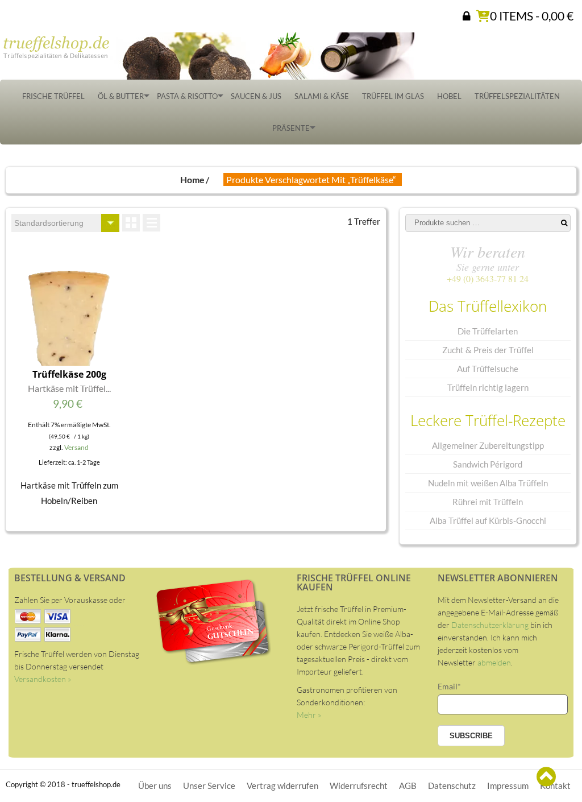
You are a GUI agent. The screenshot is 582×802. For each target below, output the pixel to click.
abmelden (494, 662)
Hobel (449, 96)
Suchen (564, 223)
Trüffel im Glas (393, 96)
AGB (408, 785)
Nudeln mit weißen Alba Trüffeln (488, 483)
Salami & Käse (321, 96)
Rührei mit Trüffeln (487, 502)
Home (192, 179)
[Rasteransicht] (131, 222)
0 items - (531, 15)
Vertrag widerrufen (282, 785)
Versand (76, 447)
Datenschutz (452, 785)
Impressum (508, 785)
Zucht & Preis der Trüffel (488, 350)
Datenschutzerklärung (490, 625)
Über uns (155, 785)
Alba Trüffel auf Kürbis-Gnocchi (488, 520)
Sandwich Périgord (487, 464)
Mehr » (309, 715)
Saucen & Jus (256, 96)
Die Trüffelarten (488, 331)
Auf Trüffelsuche (487, 368)
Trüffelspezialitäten (517, 96)
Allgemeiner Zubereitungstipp (488, 445)
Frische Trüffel (53, 96)
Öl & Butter (121, 96)
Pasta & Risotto (187, 96)
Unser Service (209, 785)
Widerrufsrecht (359, 785)
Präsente (291, 128)
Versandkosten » (42, 679)
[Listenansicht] (151, 222)
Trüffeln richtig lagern (488, 387)
